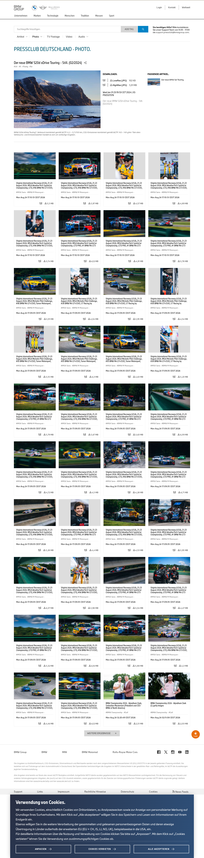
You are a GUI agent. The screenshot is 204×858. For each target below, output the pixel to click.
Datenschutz (127, 791)
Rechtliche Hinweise (95, 791)
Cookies (153, 791)
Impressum (63, 791)
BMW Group (20, 752)
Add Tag (129, 29)
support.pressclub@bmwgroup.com (172, 32)
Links (40, 791)
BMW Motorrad (90, 752)
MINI (64, 752)
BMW (44, 752)
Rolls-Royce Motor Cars (125, 752)
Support (18, 791)
